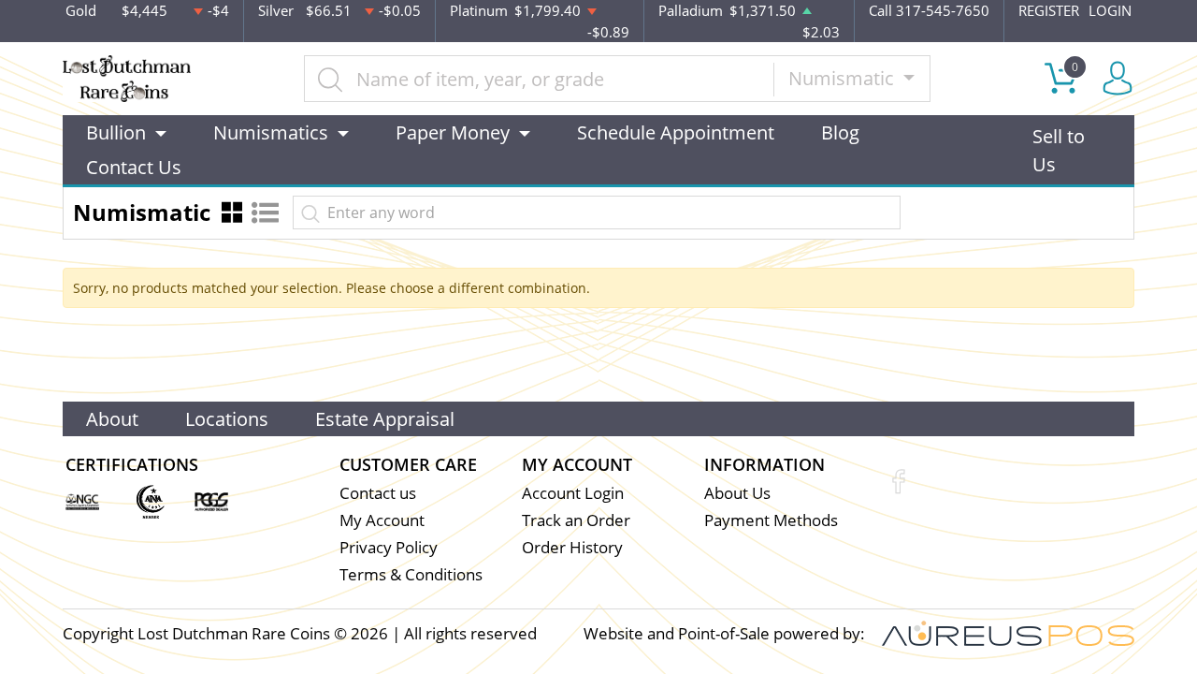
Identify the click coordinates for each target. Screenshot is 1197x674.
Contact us (377, 493)
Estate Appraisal (384, 419)
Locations (226, 419)
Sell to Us (1058, 150)
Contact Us (133, 167)
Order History (572, 547)
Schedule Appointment (675, 132)
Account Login (573, 493)
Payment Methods (771, 520)
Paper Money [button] (453, 132)
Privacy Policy (388, 547)
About (112, 419)
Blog (840, 132)
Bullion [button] (116, 132)
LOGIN (1110, 10)
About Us (737, 493)
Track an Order (576, 520)
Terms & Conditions (411, 574)
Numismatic (843, 78)
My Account (382, 520)
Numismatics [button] (270, 132)
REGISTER (1048, 10)
